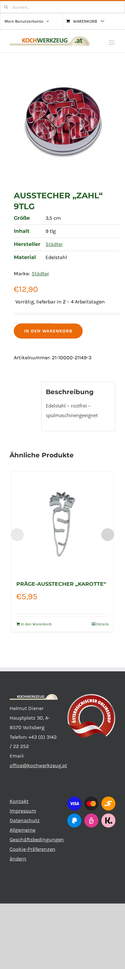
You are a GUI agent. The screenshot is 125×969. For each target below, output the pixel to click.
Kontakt (19, 801)
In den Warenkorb (48, 331)
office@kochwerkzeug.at (38, 765)
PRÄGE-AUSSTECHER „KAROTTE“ (61, 584)
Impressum (23, 811)
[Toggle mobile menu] (112, 42)
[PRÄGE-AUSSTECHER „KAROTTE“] (62, 522)
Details (102, 624)
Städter (54, 244)
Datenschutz (25, 820)
